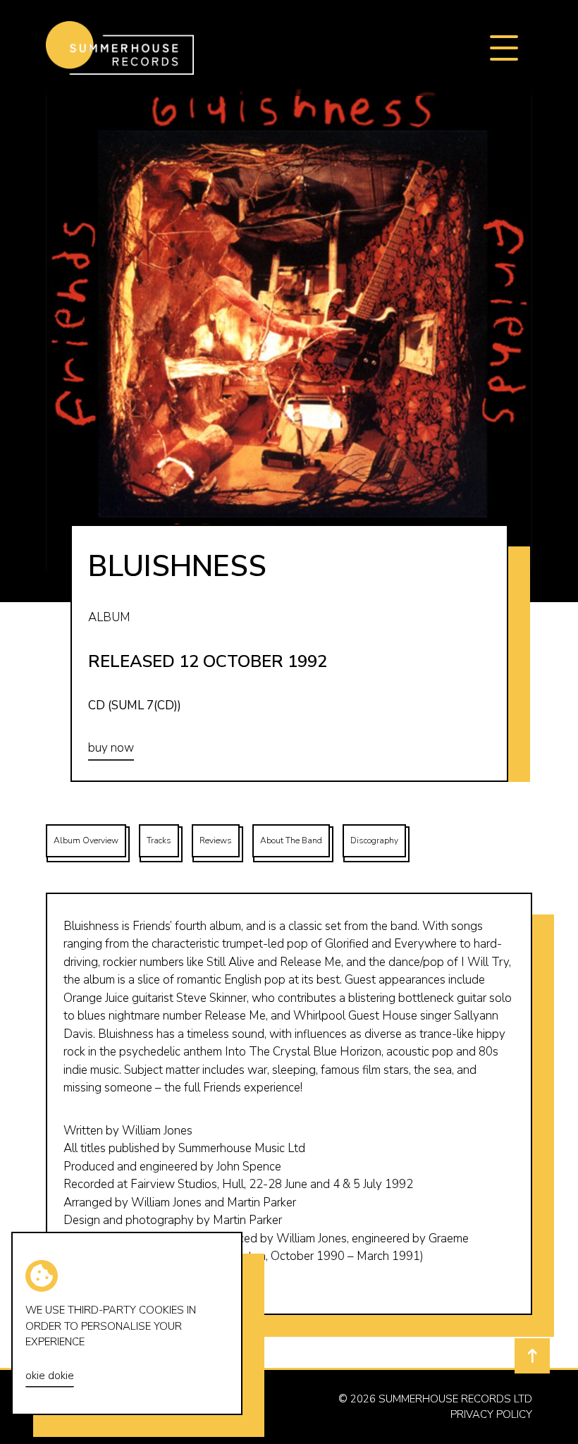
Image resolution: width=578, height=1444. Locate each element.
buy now (111, 748)
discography (374, 840)
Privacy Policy (491, 1414)
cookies (161, 1310)
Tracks (159, 840)
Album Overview (86, 840)
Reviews (215, 840)
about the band (291, 840)
